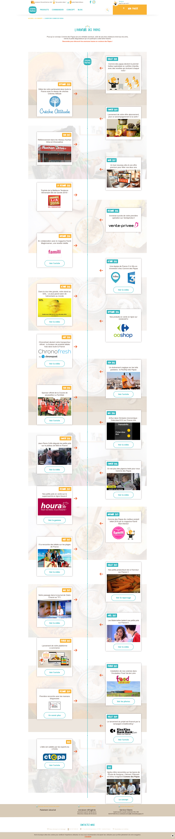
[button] (44, 10)
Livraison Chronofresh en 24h (43, 2)
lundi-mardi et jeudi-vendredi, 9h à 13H (126, 812)
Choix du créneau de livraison (87, 814)
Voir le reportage (123, 598)
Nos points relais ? (61, 2)
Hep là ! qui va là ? (124, 3)
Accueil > (31, 18)
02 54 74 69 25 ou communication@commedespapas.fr (126, 814)
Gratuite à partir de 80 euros (86, 812)
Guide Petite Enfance (77, 2)
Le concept (123, 800)
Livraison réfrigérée (87, 810)
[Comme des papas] (32, 10)
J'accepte (88, 836)
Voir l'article (54, 263)
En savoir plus (55, 715)
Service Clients (126, 810)
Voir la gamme (54, 520)
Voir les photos (123, 701)
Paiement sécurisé (48, 810)
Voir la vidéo (123, 290)
